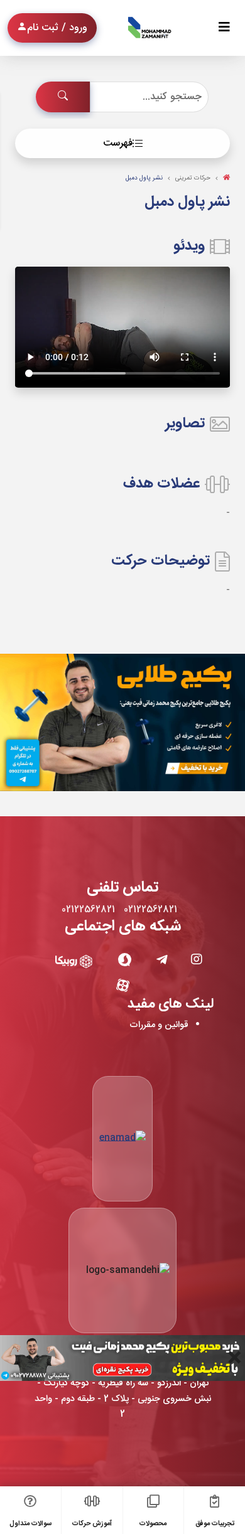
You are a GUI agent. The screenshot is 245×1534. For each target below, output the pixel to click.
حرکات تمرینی (192, 178)
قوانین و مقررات (158, 1025)
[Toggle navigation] (224, 28)
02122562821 (150, 909)
